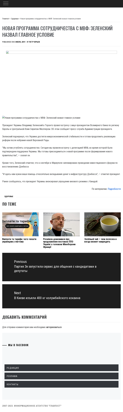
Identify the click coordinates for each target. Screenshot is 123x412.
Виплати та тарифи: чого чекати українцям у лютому (19, 240)
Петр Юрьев (34, 42)
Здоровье (8, 196)
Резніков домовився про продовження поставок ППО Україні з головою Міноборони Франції (59, 243)
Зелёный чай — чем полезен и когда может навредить (100, 240)
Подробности (114, 189)
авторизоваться (54, 327)
